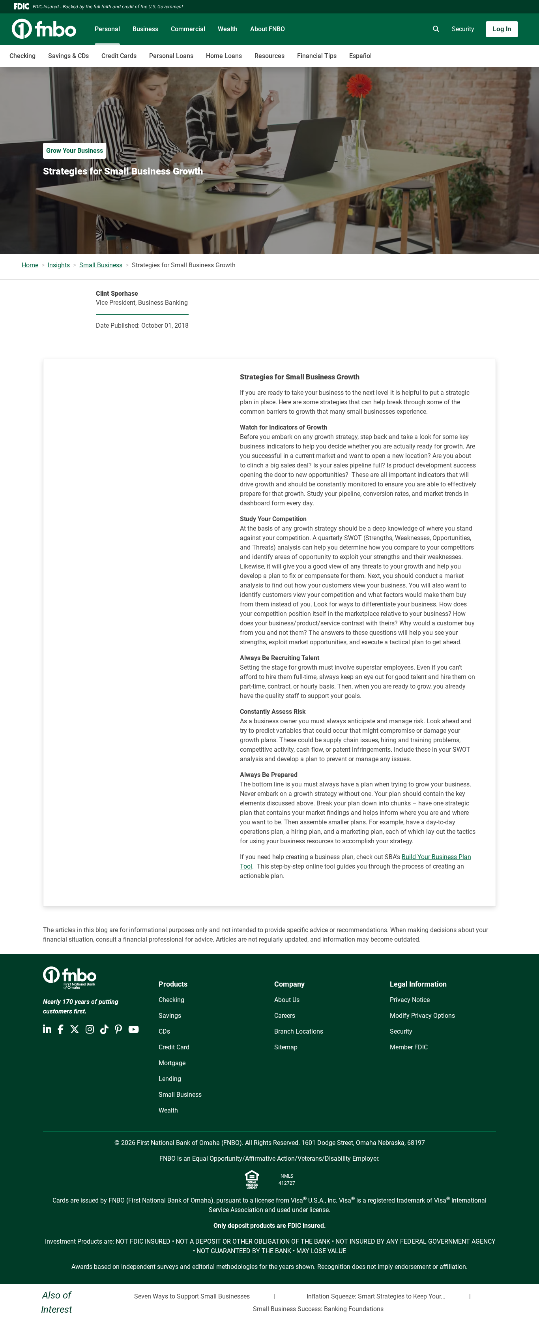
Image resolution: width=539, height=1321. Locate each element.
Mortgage (172, 1063)
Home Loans (224, 56)
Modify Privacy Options (422, 1015)
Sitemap (286, 1047)
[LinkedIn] (47, 1029)
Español (360, 56)
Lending (170, 1079)
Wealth (228, 29)
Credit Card (174, 1047)
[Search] (434, 29)
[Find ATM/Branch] (368, 29)
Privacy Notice (410, 1000)
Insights (59, 265)
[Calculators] (412, 29)
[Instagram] (90, 1029)
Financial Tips (317, 56)
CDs (164, 1031)
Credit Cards (119, 56)
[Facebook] (61, 1029)
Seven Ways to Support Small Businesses (192, 1296)
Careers (284, 1015)
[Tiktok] (104, 1029)
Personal (107, 29)
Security (463, 29)
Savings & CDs (68, 56)
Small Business (100, 265)
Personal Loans (171, 56)
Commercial (188, 29)
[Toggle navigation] (476, 51)
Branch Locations (298, 1031)
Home (30, 265)
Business (145, 29)
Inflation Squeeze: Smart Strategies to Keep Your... (376, 1296)
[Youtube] (133, 1029)
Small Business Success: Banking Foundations (318, 1309)
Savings (170, 1015)
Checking (22, 56)
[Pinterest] (118, 1029)
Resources (269, 56)
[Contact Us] (390, 29)
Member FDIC (409, 1047)
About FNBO (267, 29)
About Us (286, 1000)
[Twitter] (74, 1029)
